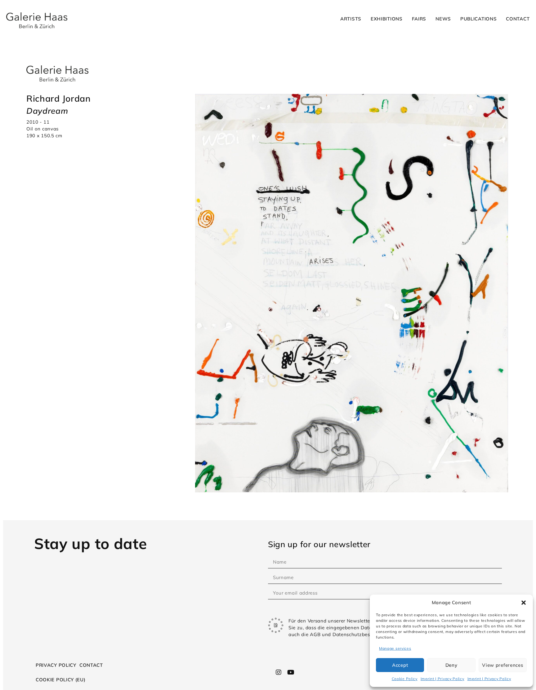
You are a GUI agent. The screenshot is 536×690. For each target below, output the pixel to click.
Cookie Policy (405, 678)
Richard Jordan (58, 98)
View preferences (502, 665)
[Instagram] (279, 672)
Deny (451, 665)
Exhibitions (387, 19)
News (443, 19)
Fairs (419, 19)
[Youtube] (290, 672)
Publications (478, 19)
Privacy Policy (56, 665)
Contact (517, 19)
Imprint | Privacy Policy (442, 678)
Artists (350, 19)
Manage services (395, 648)
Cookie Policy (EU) (61, 680)
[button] (523, 603)
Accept (400, 665)
